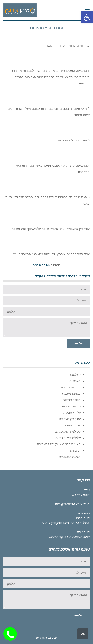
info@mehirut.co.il (68, 504)
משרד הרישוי (72, 400)
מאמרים (75, 381)
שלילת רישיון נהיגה (68, 438)
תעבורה (75, 450)
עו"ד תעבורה (72, 412)
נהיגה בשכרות (71, 406)
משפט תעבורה (71, 393)
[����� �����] (11, 634)
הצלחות (75, 374)
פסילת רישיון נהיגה (68, 431)
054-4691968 (80, 495)
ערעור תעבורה (71, 425)
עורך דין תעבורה (70, 419)
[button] (87, 17)
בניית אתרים (43, 637)
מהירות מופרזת (41, 265)
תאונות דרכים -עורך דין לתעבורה (59, 444)
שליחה (78, 343)
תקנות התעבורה (70, 457)
